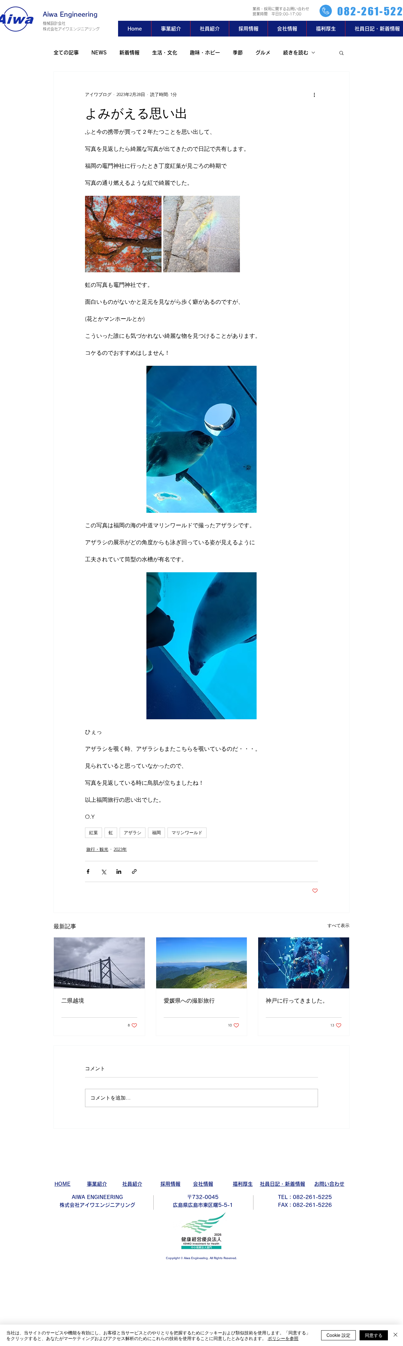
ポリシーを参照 (283, 1338)
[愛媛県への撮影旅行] (201, 962)
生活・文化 (164, 52)
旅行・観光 (97, 849)
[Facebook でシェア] (88, 871)
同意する (374, 1335)
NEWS (99, 52)
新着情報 (129, 52)
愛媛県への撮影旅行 (189, 1000)
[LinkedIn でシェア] (119, 871)
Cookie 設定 (338, 1335)
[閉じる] (395, 1335)
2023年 (120, 849)
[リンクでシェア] (134, 871)
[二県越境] (99, 962)
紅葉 (93, 832)
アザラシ (132, 832)
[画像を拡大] (123, 234)
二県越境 (72, 1000)
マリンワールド (187, 832)
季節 (238, 52)
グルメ (262, 52)
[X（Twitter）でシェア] (103, 871)
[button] (341, 52)
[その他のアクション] (314, 94)
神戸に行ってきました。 (297, 1000)
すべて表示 (338, 925)
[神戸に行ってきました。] (303, 962)
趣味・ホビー (205, 52)
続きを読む (295, 52)
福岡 (156, 832)
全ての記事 (66, 52)
